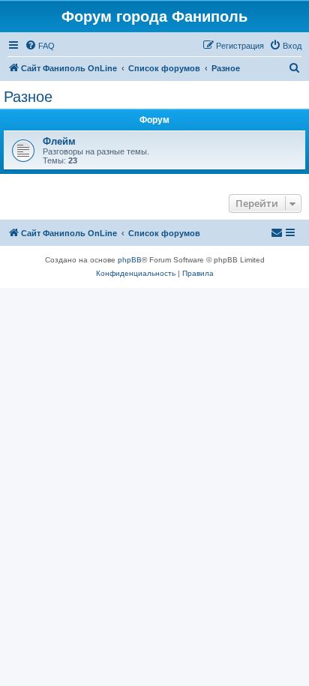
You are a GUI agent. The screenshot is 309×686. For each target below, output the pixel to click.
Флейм (59, 141)
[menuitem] (40, 46)
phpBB (130, 260)
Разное (28, 96)
